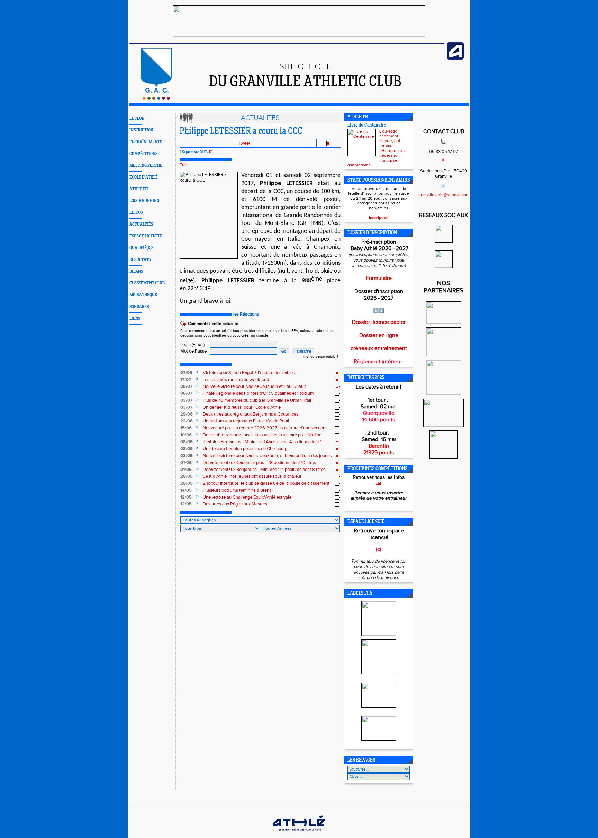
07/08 (186, 372)
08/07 (186, 386)
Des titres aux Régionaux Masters (235, 504)
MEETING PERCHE (145, 165)
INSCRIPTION (141, 130)
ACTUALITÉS (141, 224)
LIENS (134, 318)
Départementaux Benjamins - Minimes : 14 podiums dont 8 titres (264, 469)
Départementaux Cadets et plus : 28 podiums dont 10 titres (259, 462)
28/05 (186, 476)
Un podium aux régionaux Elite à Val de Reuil (246, 421)
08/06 (186, 442)
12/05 (186, 497)
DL (211, 152)
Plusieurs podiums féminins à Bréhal (238, 490)
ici (378, 482)
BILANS (136, 271)
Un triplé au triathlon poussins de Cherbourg (245, 449)
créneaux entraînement (379, 348)
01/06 (186, 462)
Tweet (244, 143)
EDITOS (136, 212)
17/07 (185, 379)
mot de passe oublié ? (320, 357)
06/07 (186, 393)
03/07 (186, 400)
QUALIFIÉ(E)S (141, 248)
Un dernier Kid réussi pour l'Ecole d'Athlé (242, 407)
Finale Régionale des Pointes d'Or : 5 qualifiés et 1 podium (258, 393)
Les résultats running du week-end (236, 379)
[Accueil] (156, 98)
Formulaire (379, 278)
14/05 (186, 490)
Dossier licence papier (379, 322)
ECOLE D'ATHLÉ (143, 177)
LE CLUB (136, 118)
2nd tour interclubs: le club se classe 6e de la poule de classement (266, 483)
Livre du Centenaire (366, 125)
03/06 (186, 455)
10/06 (186, 435)
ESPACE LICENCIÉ (145, 236)
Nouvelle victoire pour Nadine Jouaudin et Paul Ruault (254, 386)
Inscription (379, 217)
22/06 (186, 421)
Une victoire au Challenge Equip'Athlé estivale (247, 497)
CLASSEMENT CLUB (147, 283)
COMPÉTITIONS (143, 154)
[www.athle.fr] (455, 58)
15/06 (186, 428)
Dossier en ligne (378, 335)
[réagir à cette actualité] (337, 373)
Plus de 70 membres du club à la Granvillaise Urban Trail (257, 400)
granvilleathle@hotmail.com (444, 194)
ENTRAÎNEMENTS (145, 142)
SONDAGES (139, 306)
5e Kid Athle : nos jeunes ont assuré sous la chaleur (252, 476)
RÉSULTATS (140, 259)
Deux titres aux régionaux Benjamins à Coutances (250, 414)
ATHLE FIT (138, 189)
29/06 (186, 414)
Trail (184, 164)
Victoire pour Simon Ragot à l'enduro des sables (249, 372)
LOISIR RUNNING (144, 201)
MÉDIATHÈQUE (143, 295)
